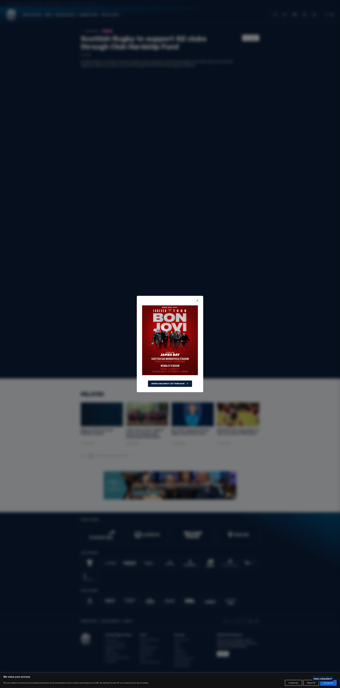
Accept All (328, 682)
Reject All (311, 682)
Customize (293, 682)
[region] (170, 680)
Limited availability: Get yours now (167, 384)
